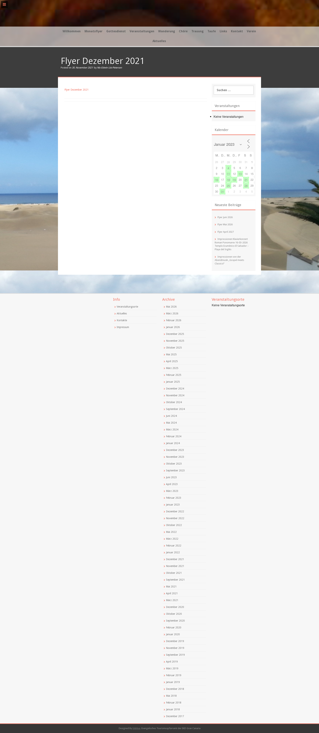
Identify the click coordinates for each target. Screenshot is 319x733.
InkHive (136, 728)
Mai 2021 (171, 586)
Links (223, 31)
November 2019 (175, 647)
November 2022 (175, 518)
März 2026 (172, 313)
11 (228, 174)
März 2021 (172, 600)
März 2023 (172, 490)
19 (234, 180)
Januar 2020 (173, 634)
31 (222, 192)
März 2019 (172, 668)
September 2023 (175, 470)
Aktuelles (159, 41)
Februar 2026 (173, 320)
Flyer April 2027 (225, 231)
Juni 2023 (171, 477)
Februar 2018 (173, 702)
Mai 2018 (171, 695)
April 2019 (172, 661)
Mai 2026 (171, 306)
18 (228, 180)
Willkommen (72, 31)
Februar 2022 (173, 545)
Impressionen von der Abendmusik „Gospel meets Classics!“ (229, 260)
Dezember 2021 (175, 559)
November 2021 (175, 566)
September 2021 (175, 579)
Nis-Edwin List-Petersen (109, 67)
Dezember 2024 (175, 388)
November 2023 (175, 456)
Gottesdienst (116, 31)
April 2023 (172, 484)
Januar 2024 (173, 443)
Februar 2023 (173, 497)
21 (246, 180)
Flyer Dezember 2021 (76, 89)
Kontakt (237, 31)
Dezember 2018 (175, 688)
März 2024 (172, 429)
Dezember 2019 (175, 641)
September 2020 (175, 620)
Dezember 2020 (175, 607)
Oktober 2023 (174, 463)
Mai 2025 (171, 354)
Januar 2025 (173, 381)
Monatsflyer (93, 31)
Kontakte (122, 320)
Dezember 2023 (175, 450)
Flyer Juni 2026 (225, 217)
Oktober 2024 (174, 402)
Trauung (197, 31)
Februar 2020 (173, 627)
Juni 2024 (171, 415)
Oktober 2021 (174, 572)
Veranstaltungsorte (127, 306)
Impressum (123, 327)
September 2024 (175, 409)
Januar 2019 (173, 682)
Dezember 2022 (175, 511)
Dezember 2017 (175, 716)
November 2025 (175, 340)
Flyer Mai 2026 (225, 224)
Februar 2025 (173, 374)
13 (240, 174)
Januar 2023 (173, 504)
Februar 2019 (173, 675)
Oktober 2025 (174, 347)
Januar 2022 (173, 552)
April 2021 (172, 593)
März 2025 (172, 368)
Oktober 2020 (174, 613)
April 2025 (172, 361)
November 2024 (175, 395)
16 (216, 180)
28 (228, 162)
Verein (251, 31)
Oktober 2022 (174, 525)
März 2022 (172, 538)
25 (228, 186)
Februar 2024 (173, 436)
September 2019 (175, 654)
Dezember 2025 (175, 333)
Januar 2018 (173, 709)
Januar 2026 (173, 327)
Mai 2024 (171, 422)
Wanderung (166, 31)
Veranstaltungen (142, 31)
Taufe (211, 31)
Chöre (183, 31)
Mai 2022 (171, 531)
